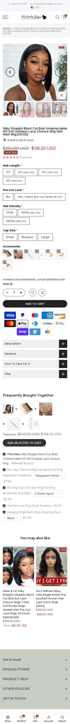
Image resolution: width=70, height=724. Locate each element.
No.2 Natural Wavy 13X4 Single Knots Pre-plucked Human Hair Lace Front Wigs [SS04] (51, 598)
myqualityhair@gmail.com (48, 3)
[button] (11, 157)
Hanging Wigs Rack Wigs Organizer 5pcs (34, 512)
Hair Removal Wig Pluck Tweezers (29, 505)
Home (6, 28)
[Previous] (10, 72)
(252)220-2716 (18, 3)
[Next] (59, 72)
